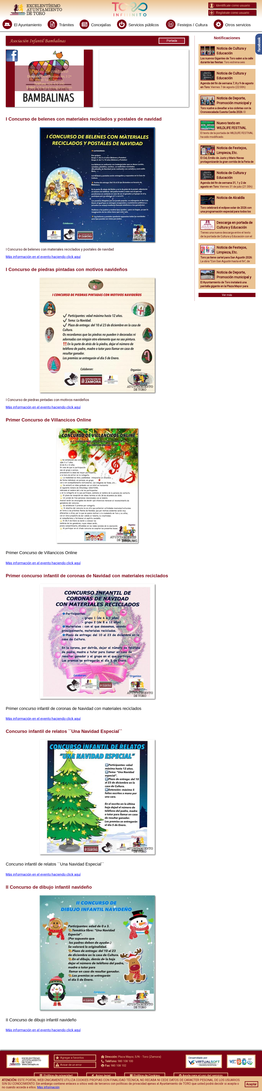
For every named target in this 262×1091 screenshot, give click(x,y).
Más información (48, 1087)
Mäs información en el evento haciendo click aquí (43, 563)
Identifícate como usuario (233, 5)
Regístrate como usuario (232, 12)
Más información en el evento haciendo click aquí (43, 257)
